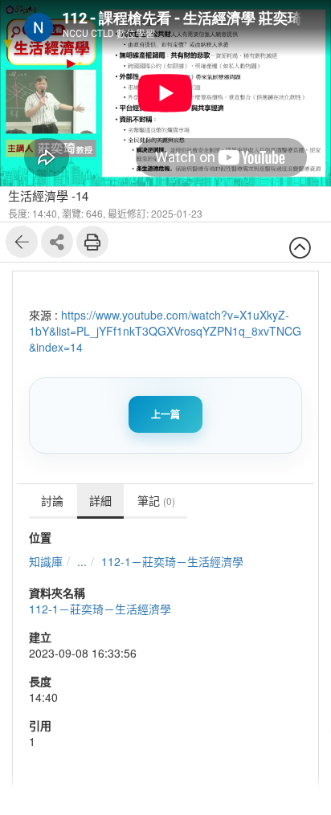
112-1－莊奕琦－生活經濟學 (172, 561)
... (82, 561)
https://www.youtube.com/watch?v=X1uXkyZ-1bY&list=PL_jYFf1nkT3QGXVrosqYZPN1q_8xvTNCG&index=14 (165, 331)
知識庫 (46, 561)
